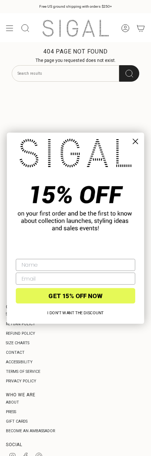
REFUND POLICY (20, 333)
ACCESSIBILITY (19, 362)
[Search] (129, 73)
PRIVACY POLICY (21, 381)
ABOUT (12, 402)
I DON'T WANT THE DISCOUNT (75, 312)
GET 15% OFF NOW (75, 295)
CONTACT (15, 352)
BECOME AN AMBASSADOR (30, 431)
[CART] (140, 28)
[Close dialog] (135, 141)
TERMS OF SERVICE (23, 371)
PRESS (11, 411)
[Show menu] (9, 28)
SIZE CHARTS (17, 343)
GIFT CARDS (16, 421)
